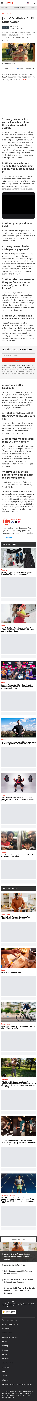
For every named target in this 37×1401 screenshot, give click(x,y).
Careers (4, 1341)
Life (3, 13)
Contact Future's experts (10, 1324)
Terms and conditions (9, 1320)
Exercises (5, 1350)
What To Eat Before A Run (15, 1265)
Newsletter (31, 68)
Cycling (4, 1354)
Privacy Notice (28, 367)
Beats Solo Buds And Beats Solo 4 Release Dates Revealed (18, 1281)
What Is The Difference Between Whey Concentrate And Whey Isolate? (17, 1256)
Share (6, 68)
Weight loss (6, 1367)
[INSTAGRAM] (19, 522)
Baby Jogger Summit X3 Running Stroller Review (18, 1272)
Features (5, 27)
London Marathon (19, 8)
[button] (2, 3)
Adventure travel (7, 1363)
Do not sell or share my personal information (17, 1384)
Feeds (4, 1371)
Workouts (5, 1358)
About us (5, 1380)
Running (5, 1346)
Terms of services (25, 365)
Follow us (20, 68)
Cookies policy (7, 1333)
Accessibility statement (10, 1337)
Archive (4, 1376)
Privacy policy (6, 1328)
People (9, 13)
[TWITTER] (16, 522)
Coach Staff (15, 26)
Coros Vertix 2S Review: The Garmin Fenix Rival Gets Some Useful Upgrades (19, 1290)
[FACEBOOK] (13, 522)
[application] (18, 204)
